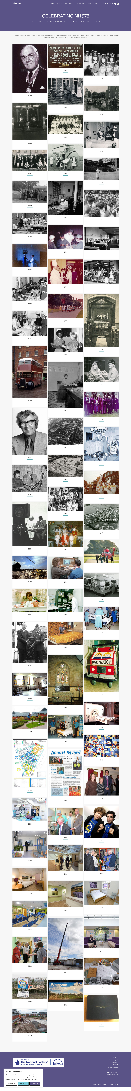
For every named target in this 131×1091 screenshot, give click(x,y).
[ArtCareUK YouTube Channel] (108, 4)
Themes (59, 3)
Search (118, 4)
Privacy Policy (113, 1084)
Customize (11, 1083)
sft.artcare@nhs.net (112, 1074)
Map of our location (112, 1067)
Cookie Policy (102, 1084)
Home (52, 3)
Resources (81, 3)
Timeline (72, 3)
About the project (93, 3)
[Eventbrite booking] (115, 4)
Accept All (35, 1083)
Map (65, 3)
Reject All (23, 1083)
